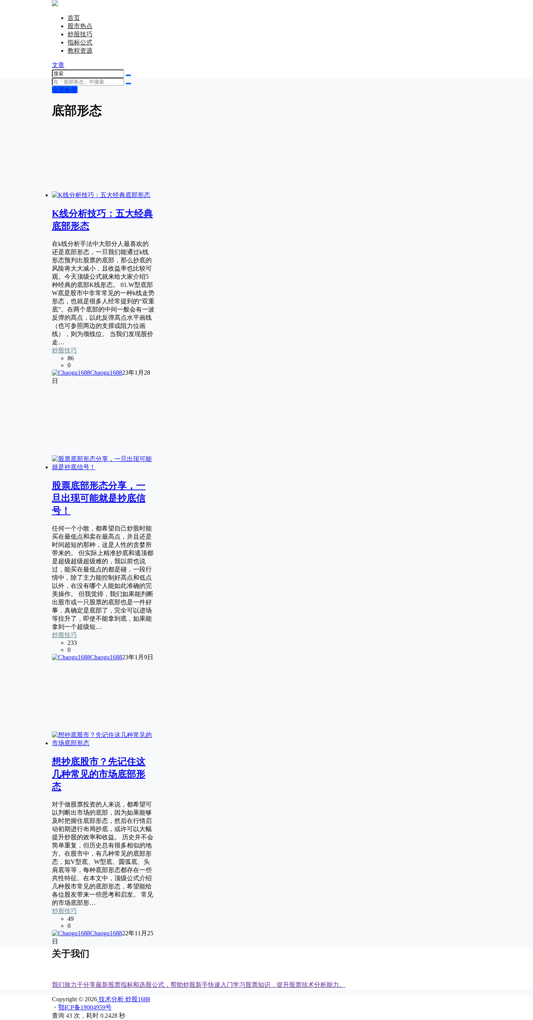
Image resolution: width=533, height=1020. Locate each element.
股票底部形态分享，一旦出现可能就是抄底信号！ (99, 498)
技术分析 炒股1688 (123, 999)
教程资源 (80, 50)
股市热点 (80, 26)
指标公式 (80, 42)
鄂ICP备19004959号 (85, 1007)
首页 (74, 17)
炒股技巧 (80, 34)
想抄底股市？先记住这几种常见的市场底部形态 (99, 774)
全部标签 (64, 89)
